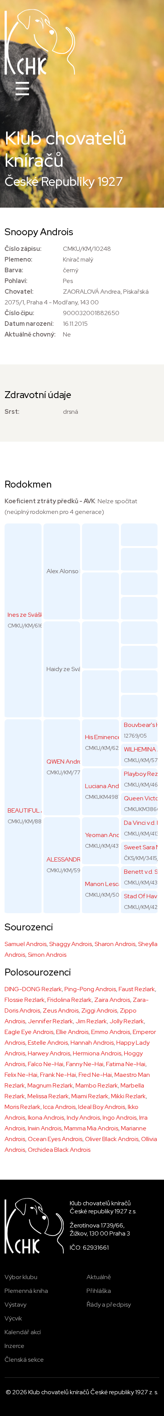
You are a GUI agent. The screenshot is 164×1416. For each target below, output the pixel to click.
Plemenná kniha (26, 1291)
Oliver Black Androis (111, 1139)
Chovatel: (19, 292)
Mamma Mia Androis (91, 1128)
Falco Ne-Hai (45, 1064)
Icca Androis (59, 1107)
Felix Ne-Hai (21, 1075)
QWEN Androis (66, 762)
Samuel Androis (26, 944)
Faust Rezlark (137, 989)
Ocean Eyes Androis (55, 1139)
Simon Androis (47, 955)
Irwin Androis (44, 1128)
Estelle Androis (48, 1043)
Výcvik (13, 1318)
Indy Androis (83, 1118)
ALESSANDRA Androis (77, 859)
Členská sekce (24, 1360)
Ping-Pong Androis (90, 989)
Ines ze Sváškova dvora (39, 615)
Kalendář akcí (23, 1332)
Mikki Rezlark (128, 1096)
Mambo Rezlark (97, 1085)
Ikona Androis (46, 1118)
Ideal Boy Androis (101, 1107)
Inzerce (14, 1346)
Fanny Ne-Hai (84, 1064)
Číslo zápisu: (23, 249)
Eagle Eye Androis (29, 1032)
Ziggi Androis (99, 1010)
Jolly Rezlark (126, 1021)
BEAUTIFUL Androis (34, 810)
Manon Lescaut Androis (117, 884)
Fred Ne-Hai (95, 1075)
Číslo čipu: (19, 313)
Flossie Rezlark (25, 1000)
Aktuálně (99, 1277)
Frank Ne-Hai (58, 1075)
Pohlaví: (16, 281)
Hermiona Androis (97, 1053)
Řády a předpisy (109, 1305)
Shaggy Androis (70, 944)
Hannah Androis (92, 1043)
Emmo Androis (110, 1032)
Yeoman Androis (107, 835)
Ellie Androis (72, 1032)
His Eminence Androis (114, 737)
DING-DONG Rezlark (33, 989)
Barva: (14, 270)
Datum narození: (29, 324)
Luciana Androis (106, 786)
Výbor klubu (21, 1277)
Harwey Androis (49, 1053)
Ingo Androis (120, 1118)
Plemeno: (18, 259)
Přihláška (99, 1291)
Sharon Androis (115, 944)
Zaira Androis (112, 1000)
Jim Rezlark (91, 1021)
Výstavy (15, 1305)
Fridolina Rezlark (69, 1000)
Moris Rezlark (22, 1107)
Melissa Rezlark (48, 1096)
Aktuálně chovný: (30, 334)
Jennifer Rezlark (50, 1021)
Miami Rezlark (89, 1096)
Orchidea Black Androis (59, 1150)
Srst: (12, 412)
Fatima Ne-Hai (125, 1064)
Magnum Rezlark (50, 1085)
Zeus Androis (61, 1010)
